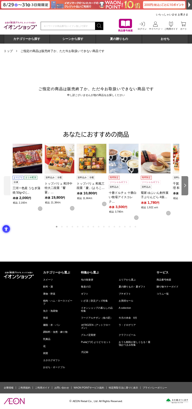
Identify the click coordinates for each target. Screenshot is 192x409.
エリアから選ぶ (127, 279)
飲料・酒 (48, 286)
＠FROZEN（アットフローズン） (95, 326)
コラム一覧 (163, 293)
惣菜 (45, 317)
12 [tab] (114, 226)
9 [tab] (98, 226)
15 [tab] (130, 226)
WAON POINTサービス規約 (89, 387)
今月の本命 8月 (128, 317)
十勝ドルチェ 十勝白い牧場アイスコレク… (122, 197)
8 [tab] (93, 226)
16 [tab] (135, 226)
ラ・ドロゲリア (127, 325)
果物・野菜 (49, 293)
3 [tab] (67, 226)
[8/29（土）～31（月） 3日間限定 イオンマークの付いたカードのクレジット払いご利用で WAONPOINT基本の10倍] (96, 5)
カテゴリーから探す (26, 38)
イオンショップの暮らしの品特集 (97, 309)
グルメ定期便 (88, 335)
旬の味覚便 (87, 279)
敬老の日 (86, 286)
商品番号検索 (164, 279)
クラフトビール (127, 335)
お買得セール (126, 300)
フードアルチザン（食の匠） (97, 317)
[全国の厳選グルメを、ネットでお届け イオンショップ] (20, 24)
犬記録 (84, 352)
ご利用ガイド (42, 387)
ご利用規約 (24, 387)
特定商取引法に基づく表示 (123, 387)
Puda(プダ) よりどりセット (96, 342)
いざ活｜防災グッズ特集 (94, 300)
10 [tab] (104, 226)
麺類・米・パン (51, 325)
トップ (8, 51)
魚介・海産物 (50, 310)
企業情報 (9, 387)
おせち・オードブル (54, 367)
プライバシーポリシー (155, 387)
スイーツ (48, 279)
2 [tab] (62, 226)
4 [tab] (72, 226)
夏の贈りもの (119, 38)
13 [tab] (119, 226)
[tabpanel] (29, 177)
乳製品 (46, 339)
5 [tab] (77, 226)
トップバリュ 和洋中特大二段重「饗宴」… (58, 188)
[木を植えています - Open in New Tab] (177, 400)
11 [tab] (109, 226)
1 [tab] (56, 226)
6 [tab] (83, 226)
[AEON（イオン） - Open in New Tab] (14, 401)
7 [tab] (88, 226)
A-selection (125, 307)
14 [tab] (125, 226)
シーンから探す (72, 38)
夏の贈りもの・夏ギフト (132, 286)
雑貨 (45, 353)
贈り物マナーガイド (167, 286)
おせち (165, 38)
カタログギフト (51, 360)
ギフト (84, 293)
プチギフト (125, 293)
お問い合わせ (61, 387)
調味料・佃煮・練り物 (55, 332)
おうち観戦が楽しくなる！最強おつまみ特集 (134, 343)
